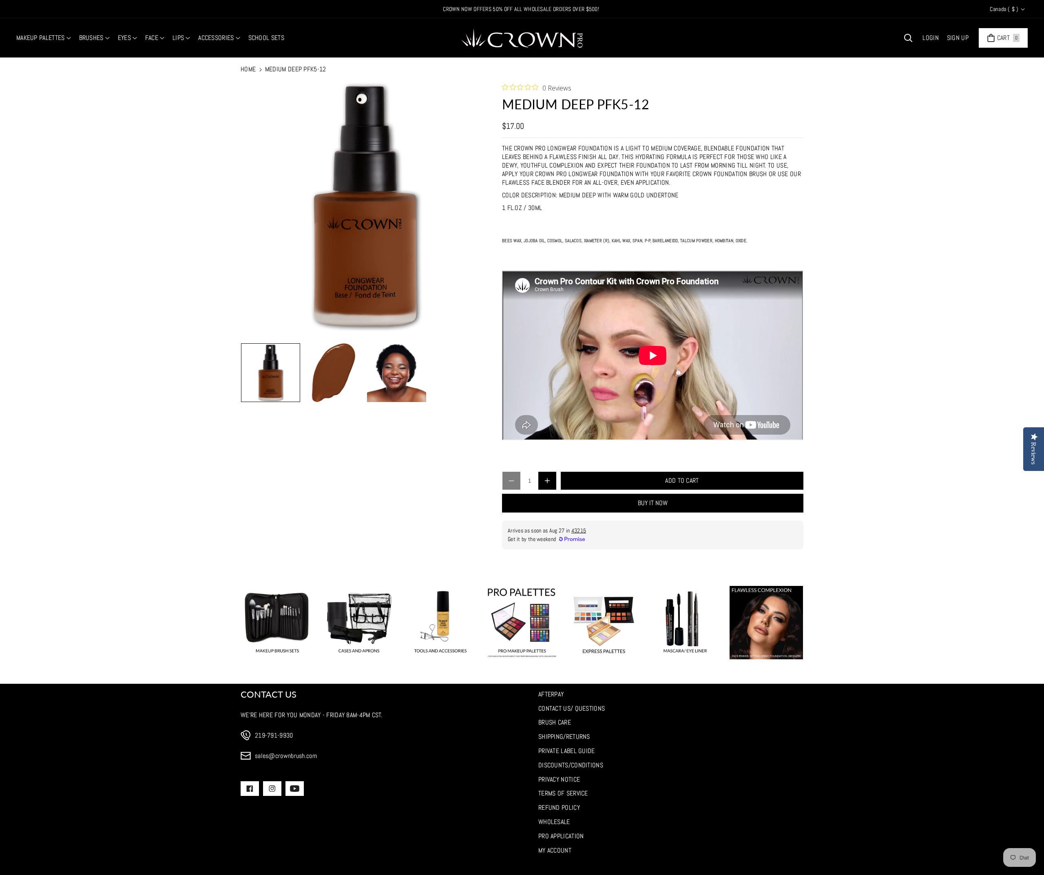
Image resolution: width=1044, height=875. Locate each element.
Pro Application (561, 836)
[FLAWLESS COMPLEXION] (766, 622)
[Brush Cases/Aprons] (359, 622)
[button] (43, 38)
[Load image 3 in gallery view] (396, 372)
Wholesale (554, 822)
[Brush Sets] (277, 622)
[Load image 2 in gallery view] (333, 372)
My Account (554, 850)
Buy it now (653, 503)
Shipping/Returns (564, 736)
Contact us (268, 694)
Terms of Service (563, 793)
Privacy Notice (559, 779)
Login (930, 37)
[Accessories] (440, 622)
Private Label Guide (566, 751)
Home (248, 69)
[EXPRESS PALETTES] (603, 622)
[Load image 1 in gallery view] (270, 372)
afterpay (551, 694)
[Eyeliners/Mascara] (685, 622)
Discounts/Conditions (570, 765)
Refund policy (559, 807)
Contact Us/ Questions (571, 708)
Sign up (958, 37)
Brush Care (554, 722)
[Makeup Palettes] (522, 622)
